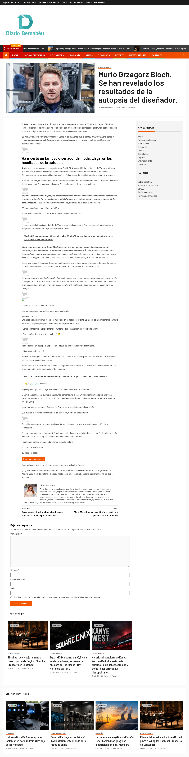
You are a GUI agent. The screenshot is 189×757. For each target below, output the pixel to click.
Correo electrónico (19, 579)
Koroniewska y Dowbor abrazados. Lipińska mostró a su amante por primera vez (42, 512)
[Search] (183, 55)
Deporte (119, 55)
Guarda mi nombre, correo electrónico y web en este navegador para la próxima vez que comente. (57, 597)
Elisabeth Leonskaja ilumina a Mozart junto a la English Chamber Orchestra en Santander (27, 661)
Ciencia (89, 55)
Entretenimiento (137, 55)
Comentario (16, 534)
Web (12, 588)
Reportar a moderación (33, 459)
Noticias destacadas (34, 55)
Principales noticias (58, 733)
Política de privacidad (96, 3)
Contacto (157, 55)
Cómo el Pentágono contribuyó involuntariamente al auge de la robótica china (68, 740)
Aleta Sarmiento (107, 108)
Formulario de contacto (49, 3)
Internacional (57, 55)
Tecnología (104, 55)
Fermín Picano (29, 668)
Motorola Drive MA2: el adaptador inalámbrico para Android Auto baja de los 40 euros (26, 740)
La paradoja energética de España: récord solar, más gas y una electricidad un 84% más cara (71, 48)
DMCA (64, 3)
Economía (75, 55)
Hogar (15, 55)
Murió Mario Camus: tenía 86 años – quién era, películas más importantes (96, 512)
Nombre (14, 570)
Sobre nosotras (29, 3)
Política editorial (77, 3)
